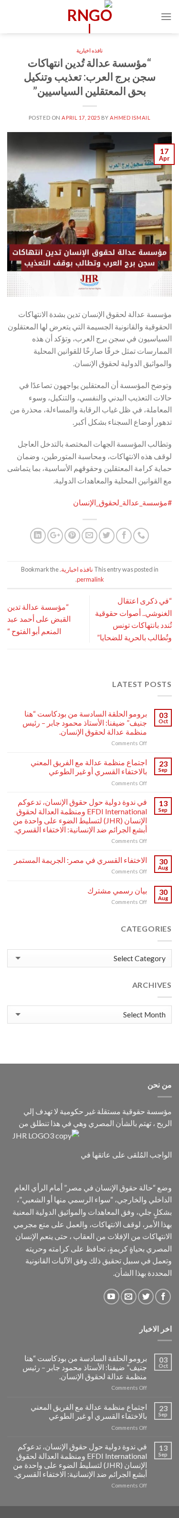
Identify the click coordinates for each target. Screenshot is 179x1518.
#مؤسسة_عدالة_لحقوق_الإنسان (122, 502)
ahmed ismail (130, 117)
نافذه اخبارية (89, 50)
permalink (90, 579)
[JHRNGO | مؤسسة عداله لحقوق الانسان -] (89, 16)
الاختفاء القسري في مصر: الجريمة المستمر (80, 859)
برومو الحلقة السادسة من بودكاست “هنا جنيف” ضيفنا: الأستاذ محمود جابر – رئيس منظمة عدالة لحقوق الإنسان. (84, 722)
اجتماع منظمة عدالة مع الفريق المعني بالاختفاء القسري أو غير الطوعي (89, 767)
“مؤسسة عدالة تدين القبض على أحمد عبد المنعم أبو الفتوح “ (39, 619)
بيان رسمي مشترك (117, 890)
